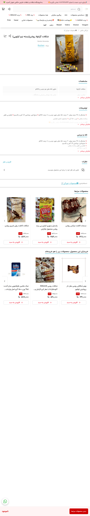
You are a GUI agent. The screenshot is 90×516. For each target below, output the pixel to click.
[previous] (85, 221)
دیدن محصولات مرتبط (78, 511)
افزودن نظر (7, 162)
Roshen (41, 45)
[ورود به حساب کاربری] (9, 9)
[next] (4, 221)
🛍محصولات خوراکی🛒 (70, 30)
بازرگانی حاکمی (84, 30)
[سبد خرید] (3, 9)
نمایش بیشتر (85, 97)
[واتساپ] (5, 501)
